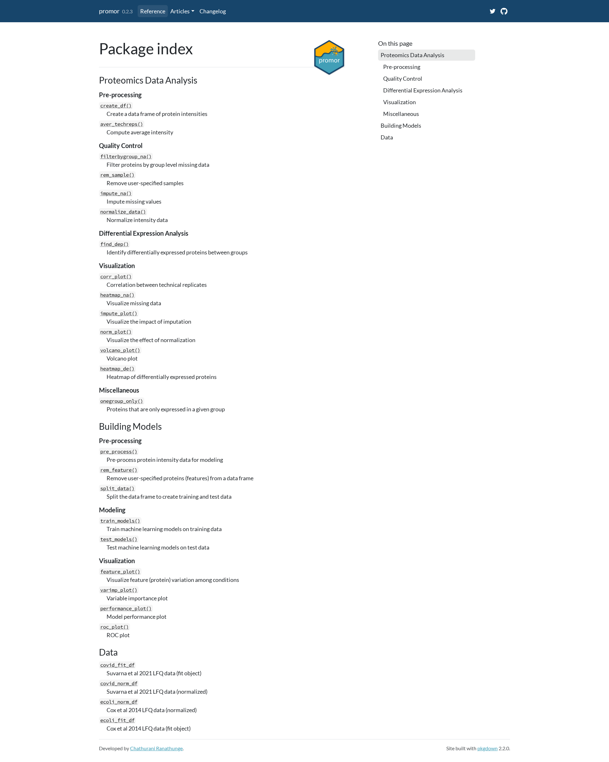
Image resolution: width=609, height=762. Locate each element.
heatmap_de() (117, 369)
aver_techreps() (121, 124)
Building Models (401, 125)
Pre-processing (401, 66)
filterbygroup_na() (126, 156)
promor (109, 11)
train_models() (120, 521)
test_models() (118, 539)
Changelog (213, 11)
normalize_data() (123, 212)
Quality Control (402, 78)
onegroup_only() (121, 401)
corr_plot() (116, 276)
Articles (180, 11)
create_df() (116, 106)
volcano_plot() (120, 350)
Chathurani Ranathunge (156, 748)
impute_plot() (118, 313)
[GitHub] (504, 11)
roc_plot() (114, 627)
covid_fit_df (117, 665)
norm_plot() (116, 332)
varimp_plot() (118, 590)
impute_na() (116, 193)
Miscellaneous (401, 113)
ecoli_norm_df (118, 702)
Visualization (399, 101)
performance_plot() (126, 608)
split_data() (117, 488)
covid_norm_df (118, 683)
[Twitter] (492, 11)
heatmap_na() (117, 295)
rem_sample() (117, 175)
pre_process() (118, 451)
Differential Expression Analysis (422, 90)
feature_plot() (120, 572)
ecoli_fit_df (117, 720)
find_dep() (114, 244)
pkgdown (487, 748)
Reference (152, 11)
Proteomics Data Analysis (412, 54)
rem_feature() (118, 470)
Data (387, 137)
